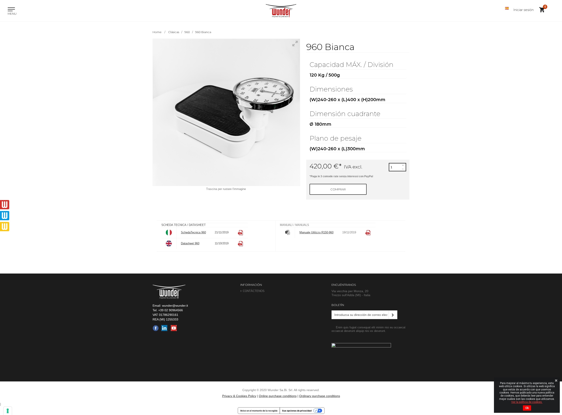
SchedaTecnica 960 (193, 232)
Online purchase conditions (278, 396)
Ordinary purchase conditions (319, 396)
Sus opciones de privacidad (297, 410)
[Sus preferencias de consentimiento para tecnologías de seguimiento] (8, 411)
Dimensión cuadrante (346, 114)
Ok (527, 408)
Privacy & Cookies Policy (239, 396)
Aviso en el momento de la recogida (258, 410)
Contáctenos (254, 291)
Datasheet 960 (190, 243)
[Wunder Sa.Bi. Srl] (281, 11)
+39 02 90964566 (170, 310)
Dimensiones (332, 89)
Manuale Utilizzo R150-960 (316, 232)
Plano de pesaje (336, 138)
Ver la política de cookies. (526, 402)
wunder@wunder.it (175, 305)
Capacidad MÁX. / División (352, 65)
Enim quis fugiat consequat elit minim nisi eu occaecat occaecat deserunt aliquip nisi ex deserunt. (368, 329)
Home (157, 32)
